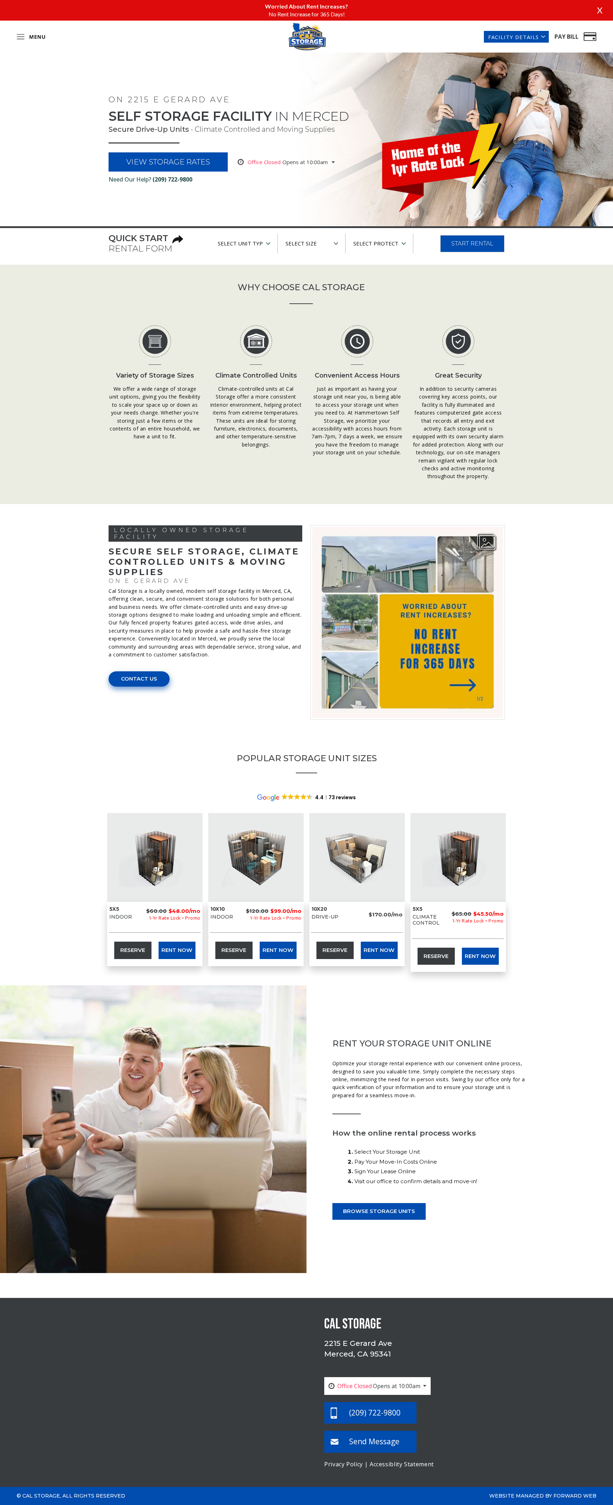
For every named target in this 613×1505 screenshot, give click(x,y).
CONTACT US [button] (139, 678)
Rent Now (176, 950)
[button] (486, 542)
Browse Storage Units (379, 1211)
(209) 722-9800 (172, 179)
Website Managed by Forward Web (542, 1496)
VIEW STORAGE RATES (168, 161)
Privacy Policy (343, 1464)
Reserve (132, 950)
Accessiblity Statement (402, 1464)
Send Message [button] (374, 1441)
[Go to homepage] (307, 36)
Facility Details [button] (513, 36)
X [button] (599, 10)
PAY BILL (566, 36)
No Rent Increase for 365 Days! (307, 14)
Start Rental (472, 243)
